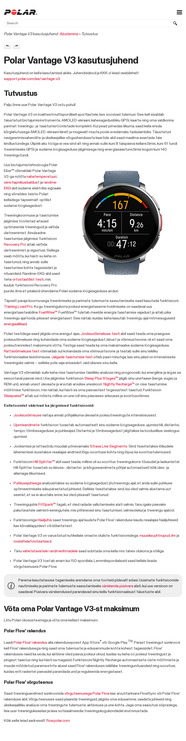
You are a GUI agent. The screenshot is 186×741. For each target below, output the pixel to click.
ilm (173, 535)
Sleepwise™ (14, 396)
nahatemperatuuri (41, 177)
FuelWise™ (48, 312)
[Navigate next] (16, 45)
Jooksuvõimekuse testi (100, 334)
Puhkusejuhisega (27, 483)
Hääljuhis (45, 520)
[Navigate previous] (7, 45)
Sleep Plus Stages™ (101, 378)
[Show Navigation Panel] (179, 12)
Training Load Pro (18, 307)
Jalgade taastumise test (72, 357)
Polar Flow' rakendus (30, 642)
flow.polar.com (58, 721)
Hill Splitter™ (44, 462)
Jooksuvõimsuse (27, 415)
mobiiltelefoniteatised (32, 541)
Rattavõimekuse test (21, 351)
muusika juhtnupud (155, 535)
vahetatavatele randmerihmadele (50, 551)
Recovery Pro (15, 244)
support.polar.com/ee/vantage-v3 (32, 79)
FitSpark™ (46, 504)
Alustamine (68, 34)
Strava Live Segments (108, 446)
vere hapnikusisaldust (21, 182)
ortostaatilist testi (28, 279)
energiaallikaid (15, 324)
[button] (175, 23)
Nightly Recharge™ (118, 384)
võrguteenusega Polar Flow (87, 693)
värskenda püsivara (117, 586)
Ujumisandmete (27, 425)
